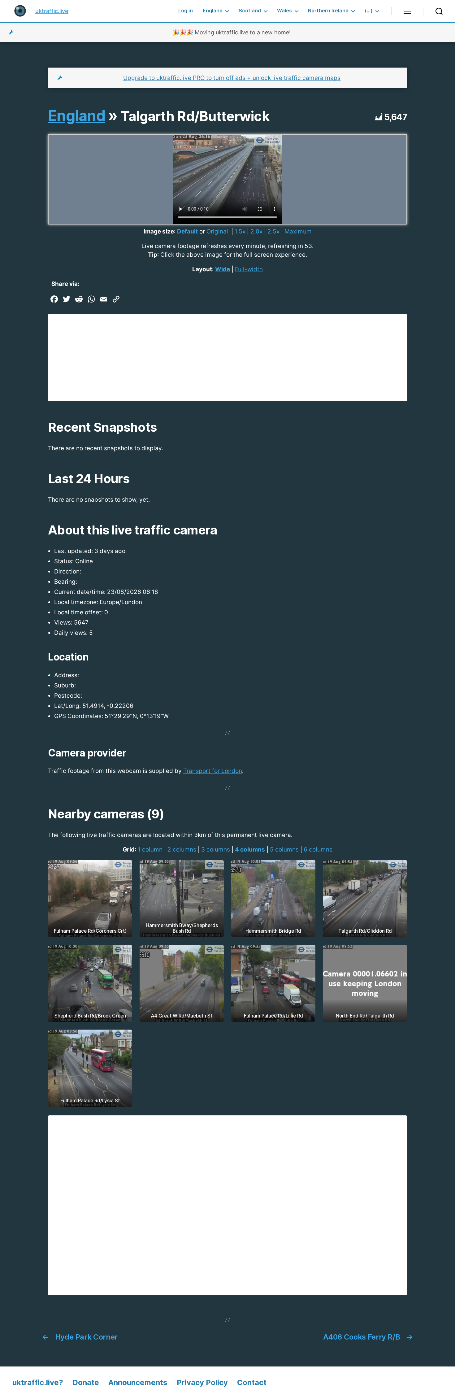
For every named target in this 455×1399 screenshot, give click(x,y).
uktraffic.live (51, 11)
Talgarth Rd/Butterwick (195, 116)
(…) (369, 11)
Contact (251, 1382)
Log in (185, 11)
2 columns (181, 849)
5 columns (284, 849)
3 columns (215, 849)
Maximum (298, 231)
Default (187, 231)
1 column (150, 849)
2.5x (273, 231)
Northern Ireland (328, 11)
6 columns (318, 849)
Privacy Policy (202, 1382)
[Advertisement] (227, 357)
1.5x (240, 231)
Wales (284, 11)
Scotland (250, 11)
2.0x (256, 231)
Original (217, 231)
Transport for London (212, 770)
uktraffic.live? (37, 1382)
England (213, 11)
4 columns (250, 849)
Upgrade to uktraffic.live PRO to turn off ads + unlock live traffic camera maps (231, 77)
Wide (222, 269)
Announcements (137, 1382)
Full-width (249, 269)
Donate (85, 1382)
